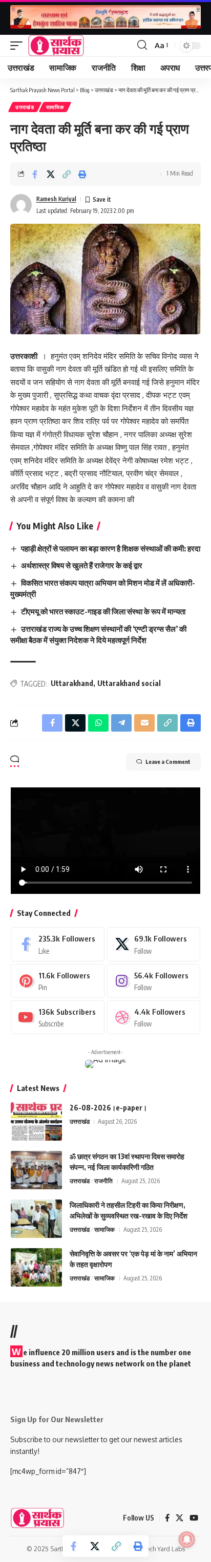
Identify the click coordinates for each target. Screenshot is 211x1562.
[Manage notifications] (187, 1539)
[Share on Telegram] (121, 723)
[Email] (144, 723)
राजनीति (103, 1181)
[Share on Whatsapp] (98, 723)
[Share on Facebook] (35, 174)
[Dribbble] (154, 1017)
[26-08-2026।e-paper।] (36, 1121)
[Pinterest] (57, 981)
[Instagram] (154, 981)
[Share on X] (51, 174)
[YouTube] (194, 1518)
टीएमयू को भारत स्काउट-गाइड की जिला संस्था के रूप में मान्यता (103, 611)
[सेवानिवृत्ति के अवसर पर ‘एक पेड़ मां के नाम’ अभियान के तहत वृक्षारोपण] (36, 1267)
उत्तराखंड (24, 107)
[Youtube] (57, 1017)
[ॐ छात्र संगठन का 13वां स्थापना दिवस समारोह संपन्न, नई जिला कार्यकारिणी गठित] (36, 1170)
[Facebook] (57, 944)
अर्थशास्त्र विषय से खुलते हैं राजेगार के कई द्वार (81, 565)
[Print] (82, 174)
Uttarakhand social (129, 683)
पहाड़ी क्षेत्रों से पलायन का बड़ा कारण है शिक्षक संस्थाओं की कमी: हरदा (110, 548)
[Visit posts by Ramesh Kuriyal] (21, 205)
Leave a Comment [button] (168, 761)
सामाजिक (55, 107)
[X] (154, 944)
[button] (19, 45)
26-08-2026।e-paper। (108, 1107)
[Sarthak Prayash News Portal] (56, 45)
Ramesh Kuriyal (56, 199)
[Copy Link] (66, 174)
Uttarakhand (72, 683)
